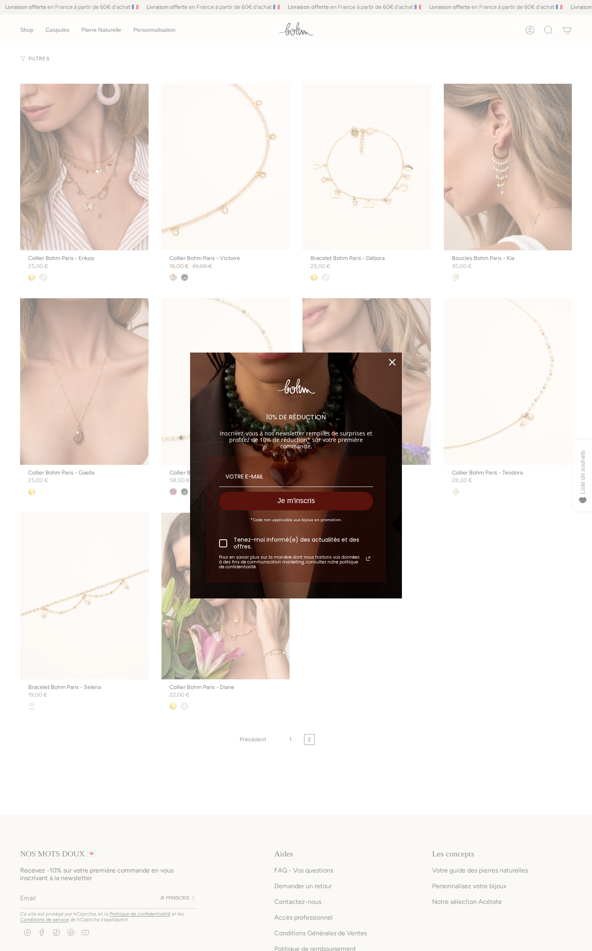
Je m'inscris (296, 501)
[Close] (392, 362)
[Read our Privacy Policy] (368, 558)
